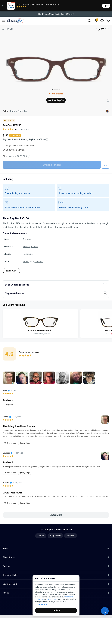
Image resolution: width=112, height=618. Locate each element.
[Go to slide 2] (54, 89)
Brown (26, 261)
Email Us (70, 536)
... (3, 29)
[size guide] (29, 156)
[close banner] (2, 5)
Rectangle (28, 254)
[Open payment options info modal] (46, 139)
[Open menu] (3, 21)
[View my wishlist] (102, 21)
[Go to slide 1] (52, 89)
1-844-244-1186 (64, 529)
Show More (95, 436)
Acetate (26, 246)
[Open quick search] (89, 21)
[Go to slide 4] (57, 89)
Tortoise (39, 261)
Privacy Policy (52, 599)
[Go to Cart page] (108, 21)
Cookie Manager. (41, 604)
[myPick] (107, 29)
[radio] (17, 7)
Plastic (34, 246)
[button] (56, 14)
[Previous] (2, 14)
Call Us (41, 536)
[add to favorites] (105, 165)
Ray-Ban (9, 29)
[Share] (108, 100)
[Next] (109, 14)
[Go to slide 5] (59, 89)
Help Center (55, 536)
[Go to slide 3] (56, 89)
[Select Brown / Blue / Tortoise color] (107, 111)
